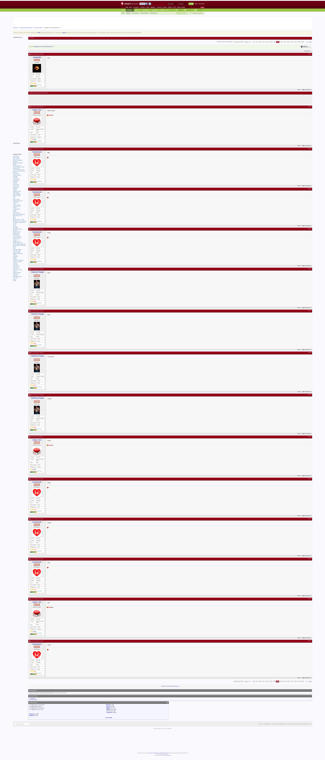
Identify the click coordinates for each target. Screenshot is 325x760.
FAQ (123, 13)
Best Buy (15, 161)
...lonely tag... (32, 698)
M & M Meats (16, 213)
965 (257, 41)
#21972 (309, 518)
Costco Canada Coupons (19, 171)
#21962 (309, 106)
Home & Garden (181, 7)
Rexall (14, 246)
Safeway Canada (17, 249)
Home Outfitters (17, 195)
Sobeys (15, 254)
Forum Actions (144, 13)
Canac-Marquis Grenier (18, 167)
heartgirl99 (37, 57)
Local (190, 10)
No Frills (15, 226)
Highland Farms (17, 191)
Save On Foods (17, 250)
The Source (16, 265)
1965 (299, 41)
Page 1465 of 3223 (239, 41)
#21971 (309, 478)
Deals (130, 7)
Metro (14, 218)
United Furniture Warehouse (17, 273)
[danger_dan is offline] (36, 121)
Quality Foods (16, 241)
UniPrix (15, 271)
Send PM (299, 89)
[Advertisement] (60, 99)
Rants (174, 7)
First (247, 42)
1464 (274, 41)
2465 (302, 41)
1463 (271, 41)
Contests (159, 7)
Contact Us (261, 723)
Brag (180, 10)
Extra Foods (16, 173)
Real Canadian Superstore (19, 244)
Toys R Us (15, 268)
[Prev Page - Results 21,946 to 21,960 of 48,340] (250, 42)
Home (126, 7)
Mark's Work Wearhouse (19, 214)
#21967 (309, 310)
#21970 (309, 436)
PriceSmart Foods (17, 237)
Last (309, 42)
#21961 (309, 53)
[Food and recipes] (196, 7)
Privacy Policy (306, 723)
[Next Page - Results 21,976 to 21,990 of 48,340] (307, 42)
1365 (260, 41)
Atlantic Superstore (17, 160)
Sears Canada (16, 252)
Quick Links (153, 13)
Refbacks (31, 715)
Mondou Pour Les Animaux (19, 221)
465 (254, 41)
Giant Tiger (15, 186)
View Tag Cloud (33, 699)
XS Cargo (15, 277)
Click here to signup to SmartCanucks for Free (38, 92)
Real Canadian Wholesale (19, 245)
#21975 (309, 640)
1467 (285, 41)
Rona (14, 248)
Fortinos (15, 183)
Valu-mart (15, 275)
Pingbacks (32, 714)
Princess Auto (16, 238)
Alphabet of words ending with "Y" (44, 46)
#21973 (309, 558)
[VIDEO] (108, 709)
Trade (200, 10)
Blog (123, 10)
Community (135, 13)
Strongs (15, 259)
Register (201, 3)
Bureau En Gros (17, 165)
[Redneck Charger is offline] (36, 284)
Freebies (153, 7)
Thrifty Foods (16, 267)
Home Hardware (17, 194)
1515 (292, 41)
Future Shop (16, 184)
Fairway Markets (17, 175)
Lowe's (14, 211)
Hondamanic (36, 152)
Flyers (147, 7)
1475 (288, 41)
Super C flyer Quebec (18, 260)
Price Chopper (16, 236)
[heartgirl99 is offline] (36, 68)
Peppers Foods (16, 231)
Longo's (15, 210)
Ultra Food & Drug (17, 269)
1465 (278, 41)
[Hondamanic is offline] (36, 162)
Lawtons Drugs (16, 204)
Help (196, 3)
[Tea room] (191, 7)
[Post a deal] (202, 7)
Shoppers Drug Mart (18, 253)
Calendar (128, 13)
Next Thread (175, 686)
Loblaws (15, 207)
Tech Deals (136, 7)
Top (167, 10)
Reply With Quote (307, 89)
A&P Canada (16, 157)
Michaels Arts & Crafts (18, 219)
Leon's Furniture (17, 206)
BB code (108, 704)
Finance (165, 7)
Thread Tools (307, 51)
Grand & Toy (16, 187)
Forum (130, 10)
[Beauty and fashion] (193, 7)
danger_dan (36, 110)
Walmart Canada (17, 276)
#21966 (309, 268)
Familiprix (15, 176)
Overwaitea (16, 227)
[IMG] (107, 707)
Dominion (15, 172)
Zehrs (14, 279)
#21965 (309, 228)
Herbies (15, 190)
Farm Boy (15, 177)
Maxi (14, 217)
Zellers (14, 280)
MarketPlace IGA (17, 215)
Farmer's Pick (16, 179)
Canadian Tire (16, 168)
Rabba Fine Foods (17, 242)
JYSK (14, 203)
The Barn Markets (17, 261)
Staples (15, 257)
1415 (264, 41)
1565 (295, 41)
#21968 (309, 352)
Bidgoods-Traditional (18, 163)
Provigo (15, 240)
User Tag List (31, 37)
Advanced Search (197, 13)
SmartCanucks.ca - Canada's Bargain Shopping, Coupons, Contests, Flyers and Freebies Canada (283, 723)
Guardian (15, 188)
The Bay (15, 263)
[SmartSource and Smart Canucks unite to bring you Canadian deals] (20, 147)
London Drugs (16, 209)
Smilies (108, 706)
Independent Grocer (18, 200)
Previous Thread (166, 686)
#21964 (309, 188)
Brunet (14, 164)
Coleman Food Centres (18, 169)
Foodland (15, 181)
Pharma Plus (16, 234)
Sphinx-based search (167, 755)
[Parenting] (198, 7)
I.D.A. (14, 196)
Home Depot (16, 192)
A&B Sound (16, 156)
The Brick (15, 264)
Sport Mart (15, 256)
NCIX (14, 225)
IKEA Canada (16, 199)
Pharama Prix (16, 233)
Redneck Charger (37, 272)
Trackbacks (109, 712)
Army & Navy (16, 158)
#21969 (309, 394)
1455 (267, 41)
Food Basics (16, 180)
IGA (14, 198)
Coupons (142, 7)
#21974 (309, 598)
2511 (306, 47)
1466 (281, 41)
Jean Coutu (16, 202)
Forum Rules (108, 717)
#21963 (309, 148)
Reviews (170, 7)
